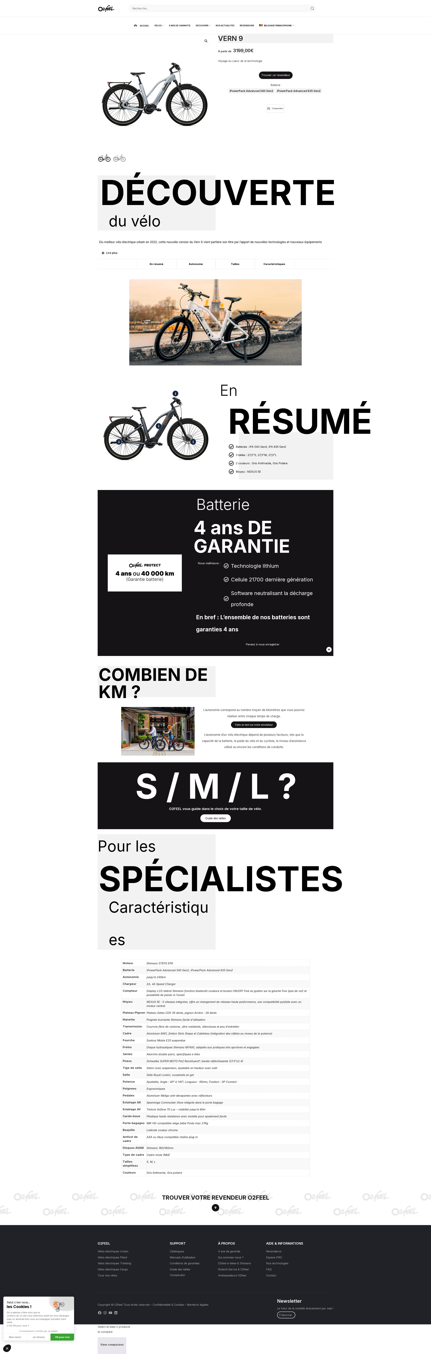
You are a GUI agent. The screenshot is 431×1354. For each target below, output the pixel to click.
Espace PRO (274, 1257)
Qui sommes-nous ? (231, 1257)
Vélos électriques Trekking (114, 1263)
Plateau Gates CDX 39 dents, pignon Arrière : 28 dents (182, 1012)
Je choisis (39, 1337)
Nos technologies (277, 1263)
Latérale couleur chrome (162, 1130)
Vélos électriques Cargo (113, 1269)
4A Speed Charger (164, 984)
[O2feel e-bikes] (107, 8)
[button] (206, 41)
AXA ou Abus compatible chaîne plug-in (172, 1137)
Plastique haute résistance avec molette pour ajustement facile (187, 1116)
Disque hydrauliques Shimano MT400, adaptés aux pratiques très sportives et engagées (203, 1047)
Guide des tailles (180, 1269)
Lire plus (112, 253)
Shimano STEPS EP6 (160, 963)
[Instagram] (105, 1312)
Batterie (275, 85)
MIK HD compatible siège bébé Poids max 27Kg (177, 1123)
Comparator (177, 1275)
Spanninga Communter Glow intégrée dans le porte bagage (185, 1102)
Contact (271, 1275)
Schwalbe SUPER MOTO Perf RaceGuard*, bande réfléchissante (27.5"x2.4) (195, 1061)
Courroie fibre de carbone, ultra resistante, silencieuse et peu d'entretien (193, 1026)
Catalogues (177, 1251)
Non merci (15, 1337)
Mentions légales (197, 1304)
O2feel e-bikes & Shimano (234, 1263)
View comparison (112, 1344)
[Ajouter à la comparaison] (275, 108)
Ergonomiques (156, 1088)
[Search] (312, 8)
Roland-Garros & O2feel (233, 1269)
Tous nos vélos (107, 1275)
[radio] (251, 90)
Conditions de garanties (185, 1263)
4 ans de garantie (229, 1251)
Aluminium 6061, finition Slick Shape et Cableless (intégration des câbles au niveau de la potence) (209, 1033)
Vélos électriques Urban (113, 1251)
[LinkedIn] (116, 1312)
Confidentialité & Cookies (168, 1304)
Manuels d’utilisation (182, 1257)
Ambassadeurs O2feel (232, 1275)
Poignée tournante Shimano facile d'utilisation (176, 1019)
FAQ (269, 1269)
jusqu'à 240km (156, 977)
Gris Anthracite (156, 1172)
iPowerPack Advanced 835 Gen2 (212, 970)
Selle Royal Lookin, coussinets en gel (170, 1075)
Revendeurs (273, 1251)
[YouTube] (110, 1312)
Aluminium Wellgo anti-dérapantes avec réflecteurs (179, 1095)
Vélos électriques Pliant (112, 1257)
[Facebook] (100, 1312)
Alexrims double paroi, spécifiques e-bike (173, 1054)
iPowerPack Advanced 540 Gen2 (168, 970)
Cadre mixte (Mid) (158, 1155)
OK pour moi (62, 1337)
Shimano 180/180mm (160, 1148)
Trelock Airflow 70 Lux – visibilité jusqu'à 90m (176, 1109)
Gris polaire (174, 1172)
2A (148, 984)
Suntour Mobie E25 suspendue (166, 1040)
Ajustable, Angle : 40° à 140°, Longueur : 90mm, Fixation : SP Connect (192, 1082)
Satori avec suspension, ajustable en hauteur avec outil (182, 1068)
